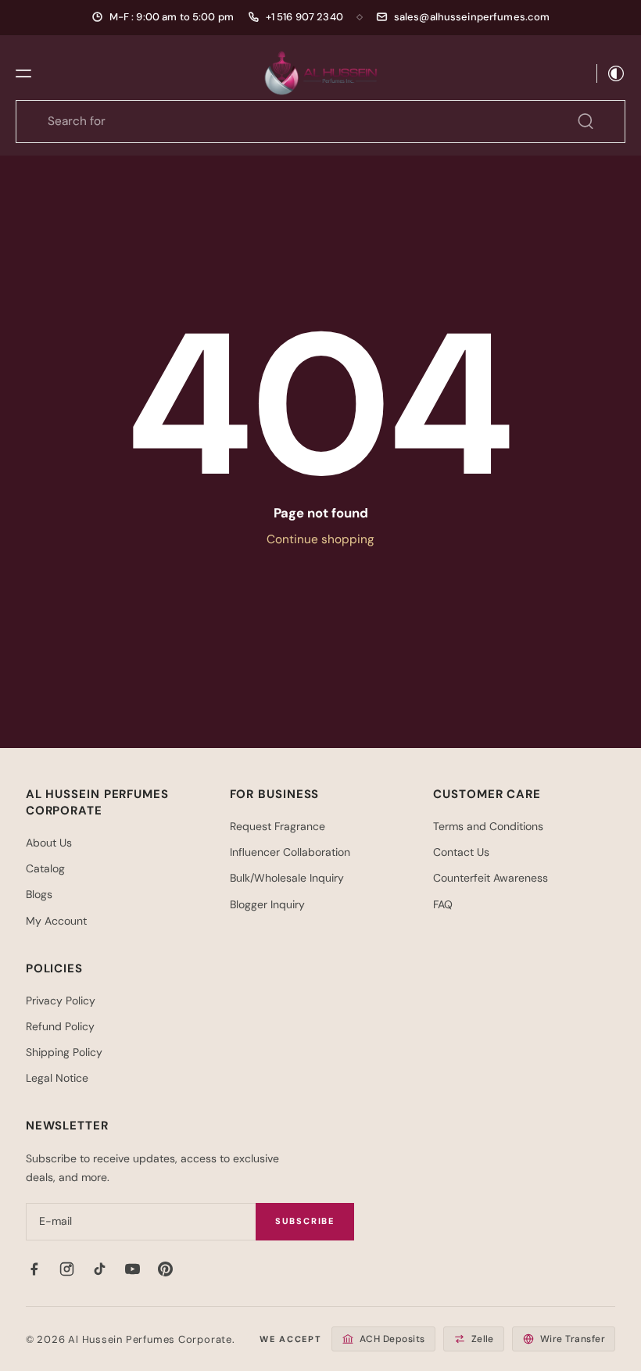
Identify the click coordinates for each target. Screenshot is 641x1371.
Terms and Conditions (488, 826)
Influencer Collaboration (290, 852)
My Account (56, 921)
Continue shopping (320, 539)
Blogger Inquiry (267, 904)
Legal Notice (57, 1078)
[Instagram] (67, 1269)
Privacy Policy (60, 1000)
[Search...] (585, 121)
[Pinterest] (165, 1269)
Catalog (45, 868)
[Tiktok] (100, 1269)
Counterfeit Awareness (490, 878)
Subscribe (305, 1220)
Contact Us (461, 852)
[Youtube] (132, 1269)
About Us (49, 843)
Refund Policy (60, 1026)
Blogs (39, 894)
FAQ (443, 904)
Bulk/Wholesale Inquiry (287, 878)
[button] (23, 73)
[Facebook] (34, 1269)
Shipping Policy (64, 1052)
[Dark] (611, 73)
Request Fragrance (277, 826)
